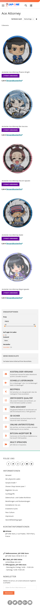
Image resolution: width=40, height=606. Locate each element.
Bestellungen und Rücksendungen (17, 501)
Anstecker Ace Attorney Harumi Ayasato (16, 181)
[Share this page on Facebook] (9, 602)
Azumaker (7, 347)
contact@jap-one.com (13, 562)
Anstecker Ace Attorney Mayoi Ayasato (15, 289)
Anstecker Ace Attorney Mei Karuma (15, 126)
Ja (5, 335)
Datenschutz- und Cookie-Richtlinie (18, 498)
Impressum (9, 516)
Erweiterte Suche (11, 509)
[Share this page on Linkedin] (19, 602)
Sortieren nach (16, 19)
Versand (8, 475)
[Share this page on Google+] (25, 602)
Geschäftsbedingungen (13, 520)
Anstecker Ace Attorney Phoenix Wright (16, 72)
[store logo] (12, 5)
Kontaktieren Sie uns (12, 505)
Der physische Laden (12, 479)
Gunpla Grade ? (11, 483)
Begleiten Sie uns (11, 490)
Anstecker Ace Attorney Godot (12, 235)
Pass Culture (9, 512)
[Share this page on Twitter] (14, 602)
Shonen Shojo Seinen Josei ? (15, 486)
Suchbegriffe (10, 494)
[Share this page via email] (30, 602)
